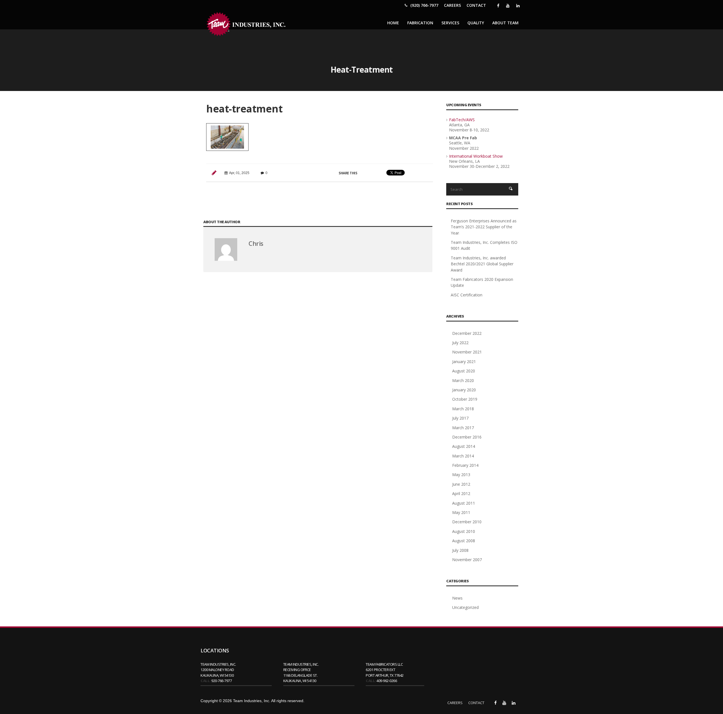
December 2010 (467, 521)
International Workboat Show (476, 156)
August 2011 (463, 503)
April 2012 (461, 493)
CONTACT (476, 5)
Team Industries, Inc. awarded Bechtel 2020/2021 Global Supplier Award (482, 264)
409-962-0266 (386, 680)
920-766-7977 (221, 680)
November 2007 (467, 559)
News (457, 598)
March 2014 (463, 456)
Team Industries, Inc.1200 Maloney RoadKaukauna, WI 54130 (218, 670)
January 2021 (464, 361)
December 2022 (467, 333)
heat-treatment (244, 108)
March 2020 (463, 380)
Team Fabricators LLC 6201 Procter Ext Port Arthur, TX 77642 (385, 670)
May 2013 (461, 474)
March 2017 (463, 427)
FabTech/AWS (462, 119)
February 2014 (465, 465)
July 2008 (460, 550)
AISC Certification (466, 295)
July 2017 (460, 418)
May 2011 (461, 512)
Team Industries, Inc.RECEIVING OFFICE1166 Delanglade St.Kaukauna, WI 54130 (301, 672)
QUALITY (475, 22)
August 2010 (463, 531)
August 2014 (463, 446)
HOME (393, 22)
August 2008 (463, 540)
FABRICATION (420, 22)
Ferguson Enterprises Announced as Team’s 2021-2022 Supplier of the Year (484, 227)
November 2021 (467, 352)
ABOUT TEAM (505, 22)
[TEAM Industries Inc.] (247, 24)
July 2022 (460, 342)
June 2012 (461, 484)
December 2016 (467, 437)
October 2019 (464, 399)
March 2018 (463, 408)
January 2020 (464, 389)
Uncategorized (465, 607)
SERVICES (450, 22)
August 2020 (463, 371)
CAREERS (452, 5)
